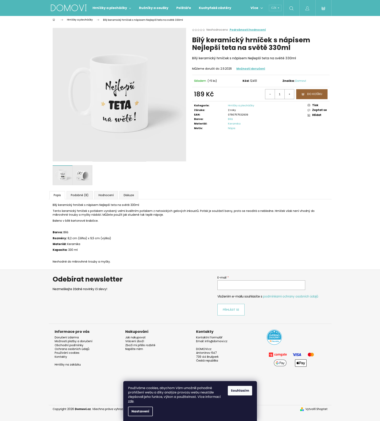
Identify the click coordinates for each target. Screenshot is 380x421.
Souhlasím (240, 390)
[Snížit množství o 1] (270, 94)
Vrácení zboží (134, 341)
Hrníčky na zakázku (68, 365)
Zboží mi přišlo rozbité (140, 345)
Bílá (230, 119)
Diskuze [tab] (129, 195)
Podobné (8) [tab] (80, 195)
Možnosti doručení (250, 69)
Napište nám (134, 349)
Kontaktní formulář (209, 337)
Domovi (300, 81)
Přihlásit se (231, 310)
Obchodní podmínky (69, 345)
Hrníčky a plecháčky (241, 105)
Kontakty (61, 357)
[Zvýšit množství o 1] (289, 94)
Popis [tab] (57, 195)
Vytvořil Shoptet (316, 409)
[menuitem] (112, 8)
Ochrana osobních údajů (72, 349)
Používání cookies (67, 353)
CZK (274, 8)
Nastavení (140, 411)
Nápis (231, 128)
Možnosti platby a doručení (73, 341)
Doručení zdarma (67, 337)
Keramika (234, 124)
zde (131, 401)
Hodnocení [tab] (106, 195)
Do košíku (314, 94)
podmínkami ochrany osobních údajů (290, 296)
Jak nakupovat (135, 337)
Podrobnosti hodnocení (248, 30)
